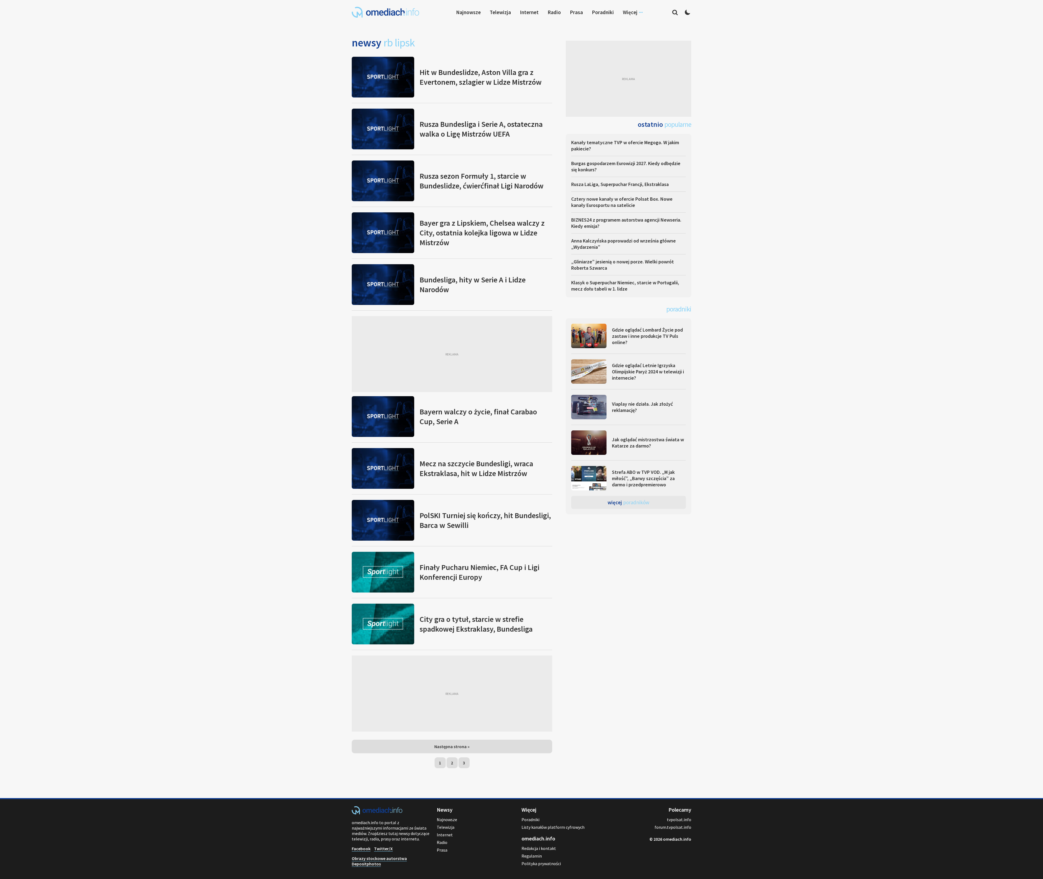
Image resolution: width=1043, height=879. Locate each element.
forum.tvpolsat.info (673, 827)
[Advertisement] (452, 354)
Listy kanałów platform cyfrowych (553, 827)
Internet (529, 12)
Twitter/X (383, 848)
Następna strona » (452, 746)
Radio (554, 12)
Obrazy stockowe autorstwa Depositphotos (379, 861)
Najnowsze (468, 12)
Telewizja (500, 12)
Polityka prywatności (541, 863)
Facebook (361, 848)
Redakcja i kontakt (539, 848)
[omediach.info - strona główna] (385, 12)
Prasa (576, 12)
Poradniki (603, 12)
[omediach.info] (377, 812)
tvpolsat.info (679, 819)
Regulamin (532, 856)
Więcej (628, 502)
